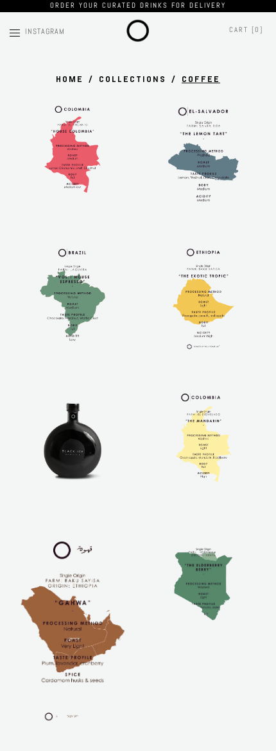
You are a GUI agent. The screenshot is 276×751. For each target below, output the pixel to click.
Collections (132, 79)
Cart (246, 29)
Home (69, 79)
